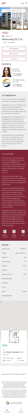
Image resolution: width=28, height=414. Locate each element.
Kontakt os (14, 59)
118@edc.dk (19, 84)
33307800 (19, 86)
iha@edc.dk (19, 73)
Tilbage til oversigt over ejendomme (15, 10)
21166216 (19, 75)
